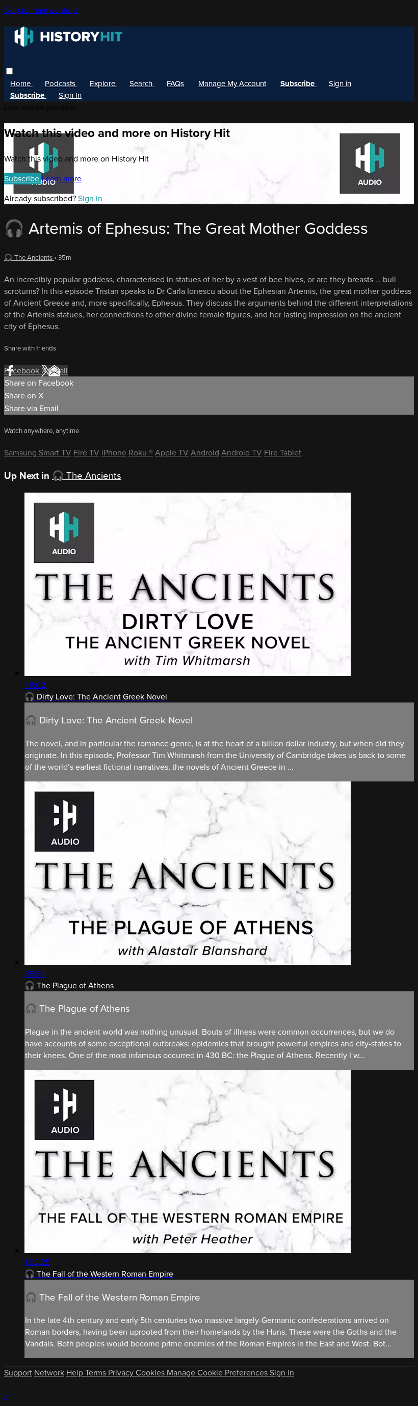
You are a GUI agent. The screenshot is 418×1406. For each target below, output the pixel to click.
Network (49, 1372)
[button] (9, 71)
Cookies (151, 1372)
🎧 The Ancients (29, 257)
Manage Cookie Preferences (218, 1372)
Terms (96, 1372)
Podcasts (61, 83)
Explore (103, 83)
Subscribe (22, 178)
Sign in (340, 83)
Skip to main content (40, 10)
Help (75, 1372)
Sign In (70, 95)
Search (141, 83)
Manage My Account (232, 83)
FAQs (175, 83)
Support (18, 1372)
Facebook (22, 370)
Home (21, 83)
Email (58, 370)
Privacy (122, 1372)
